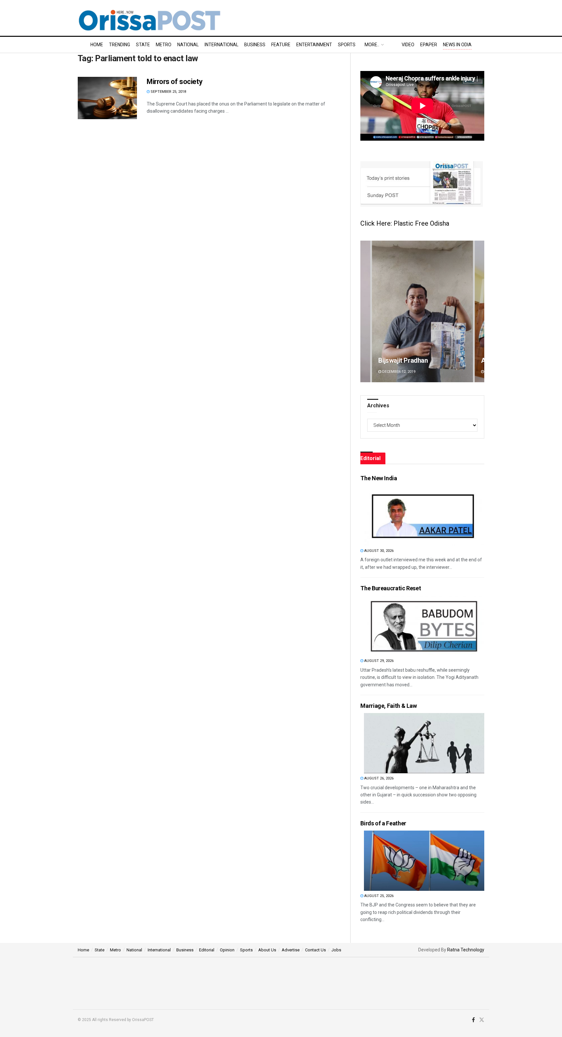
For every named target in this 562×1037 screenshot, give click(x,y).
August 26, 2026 (378, 778)
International (221, 44)
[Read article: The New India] (424, 515)
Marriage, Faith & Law (388, 705)
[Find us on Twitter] (481, 1020)
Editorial (206, 949)
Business (254, 44)
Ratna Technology (465, 949)
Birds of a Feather (383, 823)
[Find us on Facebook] (473, 1020)
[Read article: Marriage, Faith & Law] (424, 743)
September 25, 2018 (168, 92)
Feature (280, 44)
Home (96, 44)
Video (408, 44)
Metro (163, 44)
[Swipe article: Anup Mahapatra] (422, 311)
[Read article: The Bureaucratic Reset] (424, 626)
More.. (372, 44)
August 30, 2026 (378, 551)
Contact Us (315, 949)
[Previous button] (365, 311)
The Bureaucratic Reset (390, 588)
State (143, 44)
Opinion (227, 949)
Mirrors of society (174, 81)
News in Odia (457, 44)
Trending (119, 44)
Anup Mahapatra (401, 360)
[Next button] (479, 311)
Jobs (336, 949)
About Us (267, 949)
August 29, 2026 (378, 661)
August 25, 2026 (378, 896)
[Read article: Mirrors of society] (107, 98)
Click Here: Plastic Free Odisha (404, 223)
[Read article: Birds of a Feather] (424, 861)
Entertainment (314, 44)
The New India (378, 478)
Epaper (428, 44)
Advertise (291, 949)
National (188, 44)
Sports (346, 44)
